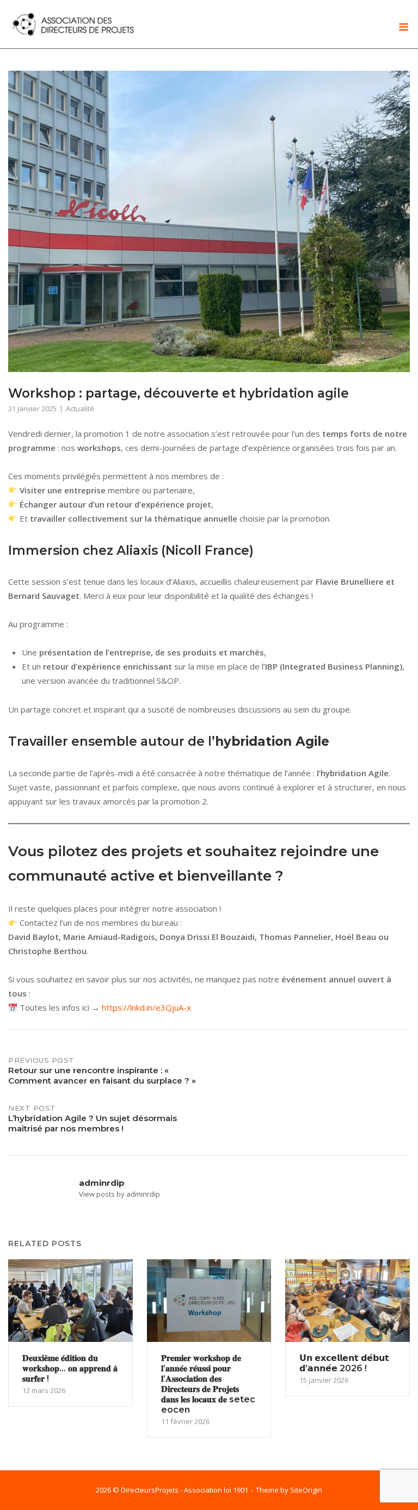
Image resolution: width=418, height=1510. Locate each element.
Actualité (80, 408)
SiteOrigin (306, 1490)
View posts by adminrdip (119, 1194)
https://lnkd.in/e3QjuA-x (146, 1007)
